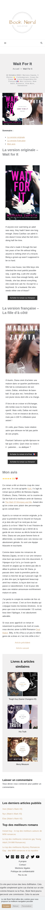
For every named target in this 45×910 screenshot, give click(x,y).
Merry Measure (22, 764)
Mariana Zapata (29, 75)
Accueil (16, 69)
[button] (41, 43)
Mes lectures (26, 81)
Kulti (29, 488)
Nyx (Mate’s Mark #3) (12, 814)
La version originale (16, 137)
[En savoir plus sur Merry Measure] (23, 749)
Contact (22, 865)
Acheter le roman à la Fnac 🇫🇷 (22, 454)
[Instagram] (12, 857)
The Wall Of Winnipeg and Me (18, 502)
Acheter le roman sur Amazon (22, 298)
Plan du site (22, 875)
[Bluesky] (7, 857)
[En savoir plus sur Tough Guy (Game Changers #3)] (23, 684)
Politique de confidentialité (22, 871)
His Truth (22, 732)
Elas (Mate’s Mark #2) (12, 818)
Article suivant (22, 648)
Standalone (22, 85)
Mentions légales (22, 868)
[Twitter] (32, 857)
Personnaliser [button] (26, 906)
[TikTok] (27, 857)
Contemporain (23, 77)
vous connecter (20, 784)
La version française (16, 141)
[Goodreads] (17, 857)
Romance (20, 83)
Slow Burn (29, 83)
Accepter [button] (6, 906)
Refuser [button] (15, 906)
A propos (23, 861)
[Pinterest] (22, 857)
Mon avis (11, 144)
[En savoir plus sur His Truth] (23, 716)
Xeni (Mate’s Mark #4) (12, 809)
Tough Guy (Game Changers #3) (22, 699)
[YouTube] (37, 857)
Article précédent (22, 643)
